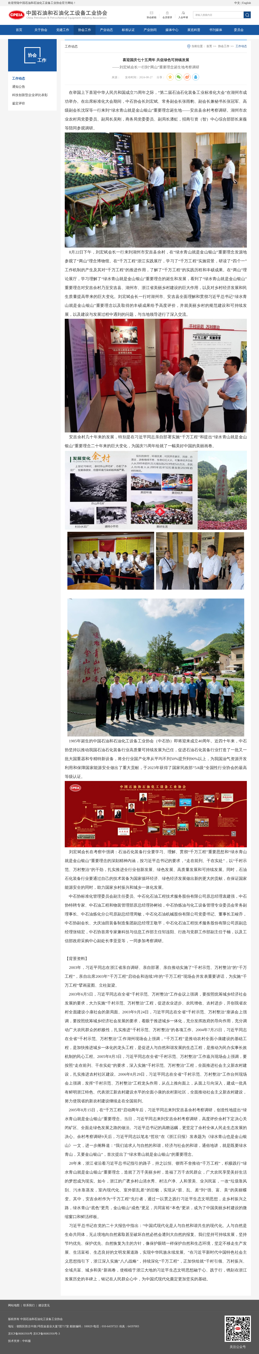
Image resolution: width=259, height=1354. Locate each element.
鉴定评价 (18, 103)
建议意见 (44, 1305)
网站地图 (13, 1305)
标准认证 (128, 30)
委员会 (239, 30)
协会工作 (84, 30)
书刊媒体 (215, 30)
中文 (237, 2)
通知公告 (18, 86)
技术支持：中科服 (19, 1340)
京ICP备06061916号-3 (46, 1333)
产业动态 (106, 30)
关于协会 (40, 30)
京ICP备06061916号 (20, 1333)
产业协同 (150, 30)
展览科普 (193, 30)
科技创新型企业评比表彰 (30, 95)
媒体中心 (172, 30)
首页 (19, 30)
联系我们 (29, 1305)
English (246, 2)
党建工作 (62, 30)
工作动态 (18, 78)
